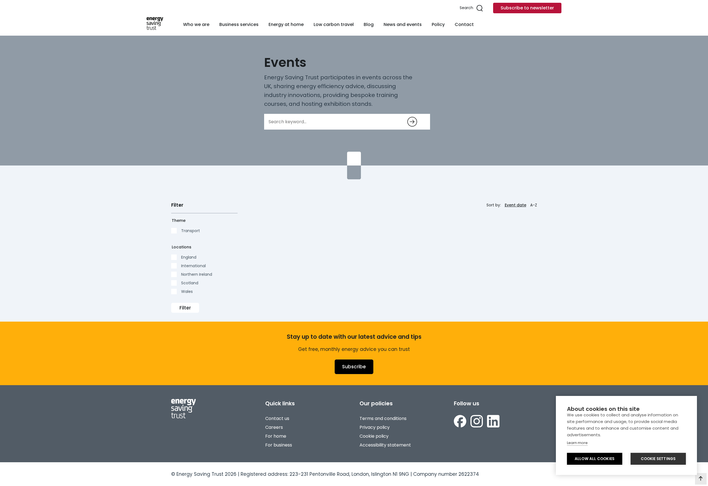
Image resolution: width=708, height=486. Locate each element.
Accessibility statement (385, 445)
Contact (464, 24)
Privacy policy (375, 427)
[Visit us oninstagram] (476, 422)
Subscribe (354, 366)
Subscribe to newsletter (527, 8)
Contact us (277, 418)
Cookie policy (374, 436)
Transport (190, 230)
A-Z (533, 205)
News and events (403, 24)
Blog (369, 24)
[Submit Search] (412, 122)
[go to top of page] (701, 479)
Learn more (577, 442)
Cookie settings (658, 458)
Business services (239, 24)
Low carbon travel (334, 24)
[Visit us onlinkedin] (493, 422)
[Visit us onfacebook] (460, 422)
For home (275, 436)
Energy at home (286, 24)
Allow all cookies (595, 458)
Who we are (196, 24)
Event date (515, 205)
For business (278, 445)
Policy (438, 24)
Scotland (189, 283)
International (193, 266)
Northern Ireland (196, 274)
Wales (187, 291)
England (188, 257)
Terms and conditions (383, 418)
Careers (274, 427)
